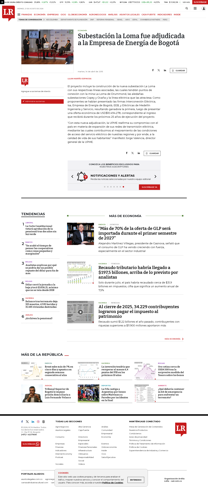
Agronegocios (62, 427)
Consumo (59, 437)
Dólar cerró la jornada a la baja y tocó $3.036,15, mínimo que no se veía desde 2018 (41, 287)
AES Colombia (52, 20)
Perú (165, 20)
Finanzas (59, 447)
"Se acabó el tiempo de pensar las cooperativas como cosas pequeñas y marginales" (39, 249)
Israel (120, 20)
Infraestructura (85, 450)
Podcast (59, 457)
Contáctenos (135, 433)
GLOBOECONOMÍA (77, 14)
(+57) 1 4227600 (29, 434)
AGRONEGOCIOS (97, 14)
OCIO (63, 14)
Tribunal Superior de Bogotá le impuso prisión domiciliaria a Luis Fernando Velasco (58, 393)
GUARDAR (180, 71)
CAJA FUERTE (148, 14)
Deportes (106, 386)
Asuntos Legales (62, 430)
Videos (81, 464)
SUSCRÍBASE (200, 2)
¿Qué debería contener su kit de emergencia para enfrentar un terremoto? (171, 393)
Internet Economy (63, 454)
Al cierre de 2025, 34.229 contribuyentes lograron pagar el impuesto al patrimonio (138, 311)
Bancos (29, 242)
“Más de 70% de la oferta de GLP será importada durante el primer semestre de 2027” (137, 233)
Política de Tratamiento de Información (147, 444)
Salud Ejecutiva (108, 457)
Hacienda (29, 298)
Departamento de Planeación (74, 20)
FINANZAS (27, 14)
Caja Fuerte (83, 430)
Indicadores (60, 450)
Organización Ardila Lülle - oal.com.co (174, 479)
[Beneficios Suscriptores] (195, 8)
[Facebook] (153, 70)
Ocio (103, 454)
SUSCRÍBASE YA (149, 187)
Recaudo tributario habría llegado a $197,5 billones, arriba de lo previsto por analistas (138, 272)
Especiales (83, 444)
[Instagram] (39, 422)
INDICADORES (164, 14)
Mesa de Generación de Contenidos (145, 427)
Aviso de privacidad (138, 437)
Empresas (60, 444)
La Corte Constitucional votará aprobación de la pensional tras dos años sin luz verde (40, 230)
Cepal (135, 20)
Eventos (105, 444)
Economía (106, 437)
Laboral (29, 223)
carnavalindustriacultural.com (34, 482)
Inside (104, 450)
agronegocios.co (53, 479)
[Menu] (19, 14)
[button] (71, 176)
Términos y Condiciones (140, 440)
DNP (92, 20)
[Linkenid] (34, 422)
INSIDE (177, 14)
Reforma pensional (105, 20)
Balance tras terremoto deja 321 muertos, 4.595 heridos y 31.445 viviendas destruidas (41, 304)
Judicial (48, 386)
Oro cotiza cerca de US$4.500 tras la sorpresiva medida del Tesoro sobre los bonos (171, 371)
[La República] (8, 13)
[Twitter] (158, 70)
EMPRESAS (53, 14)
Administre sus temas (35, 101)
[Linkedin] (165, 70)
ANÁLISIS (112, 14)
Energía (48, 363)
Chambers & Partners (150, 20)
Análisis (29, 315)
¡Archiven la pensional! (38, 318)
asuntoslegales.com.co (31, 479)
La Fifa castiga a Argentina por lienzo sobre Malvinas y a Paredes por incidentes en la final (114, 395)
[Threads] (44, 422)
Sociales (59, 464)
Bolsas (28, 262)
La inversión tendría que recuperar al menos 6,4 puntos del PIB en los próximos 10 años (115, 371)
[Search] (187, 8)
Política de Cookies (112, 482)
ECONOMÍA (39, 14)
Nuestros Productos (138, 430)
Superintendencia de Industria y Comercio (148, 450)
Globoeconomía (109, 447)
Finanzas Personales (87, 447)
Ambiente (162, 386)
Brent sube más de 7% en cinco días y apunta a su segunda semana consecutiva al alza (59, 371)
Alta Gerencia (84, 427)
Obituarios (83, 454)
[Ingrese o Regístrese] (204, 8)
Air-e (127, 20)
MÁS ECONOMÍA (172, 339)
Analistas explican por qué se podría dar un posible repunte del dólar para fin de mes (41, 269)
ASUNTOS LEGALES (129, 14)
